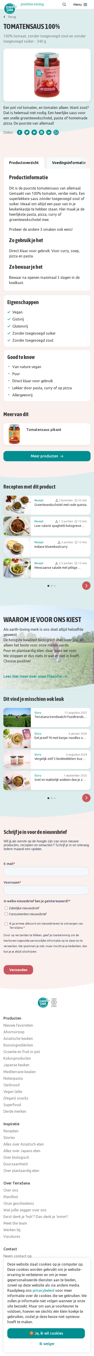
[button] (47, 456)
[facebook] (19, 132)
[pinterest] (41, 132)
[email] (34, 132)
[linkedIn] (49, 132)
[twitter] (27, 132)
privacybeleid (43, 1290)
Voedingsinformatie (69, 163)
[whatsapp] (56, 132)
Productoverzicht (24, 163)
